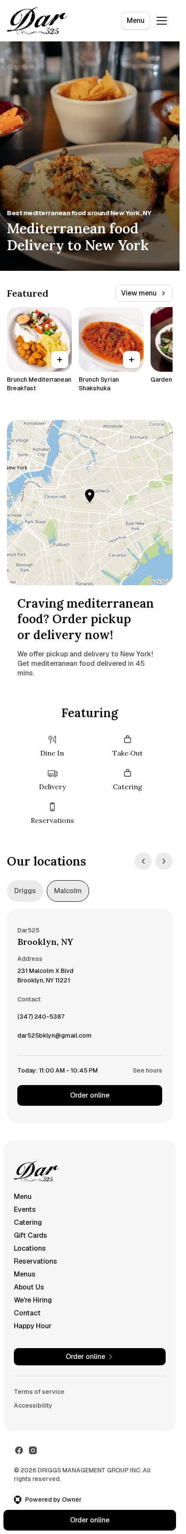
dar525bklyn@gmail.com (54, 1038)
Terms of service (39, 1392)
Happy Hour (32, 1325)
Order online (89, 1095)
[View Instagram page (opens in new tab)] (33, 1450)
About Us (29, 1287)
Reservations (35, 1261)
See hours (147, 1070)
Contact (27, 1313)
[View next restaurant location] (164, 861)
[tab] (25, 891)
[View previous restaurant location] (143, 861)
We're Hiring (33, 1300)
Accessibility (33, 1405)
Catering (28, 1222)
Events (25, 1209)
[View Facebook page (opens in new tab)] (19, 1450)
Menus (24, 1274)
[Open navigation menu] (161, 20)
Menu (135, 20)
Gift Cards (30, 1235)
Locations (30, 1248)
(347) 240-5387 (40, 1019)
